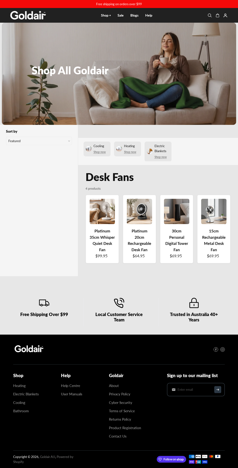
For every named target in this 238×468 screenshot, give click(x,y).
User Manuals (71, 394)
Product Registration (125, 428)
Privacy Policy (119, 394)
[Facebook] (216, 349)
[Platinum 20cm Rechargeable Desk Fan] (139, 211)
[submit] (217, 389)
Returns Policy (120, 419)
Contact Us (117, 436)
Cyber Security (120, 402)
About (114, 385)
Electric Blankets (26, 394)
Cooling (19, 402)
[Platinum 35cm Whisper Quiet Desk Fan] (102, 211)
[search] (210, 15)
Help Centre (70, 385)
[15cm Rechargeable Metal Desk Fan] (213, 211)
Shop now (100, 151)
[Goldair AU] (28, 15)
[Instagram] (222, 349)
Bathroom (21, 411)
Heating (19, 385)
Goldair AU (47, 457)
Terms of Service (122, 411)
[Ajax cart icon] (217, 15)
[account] (225, 15)
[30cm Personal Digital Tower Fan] (176, 211)
